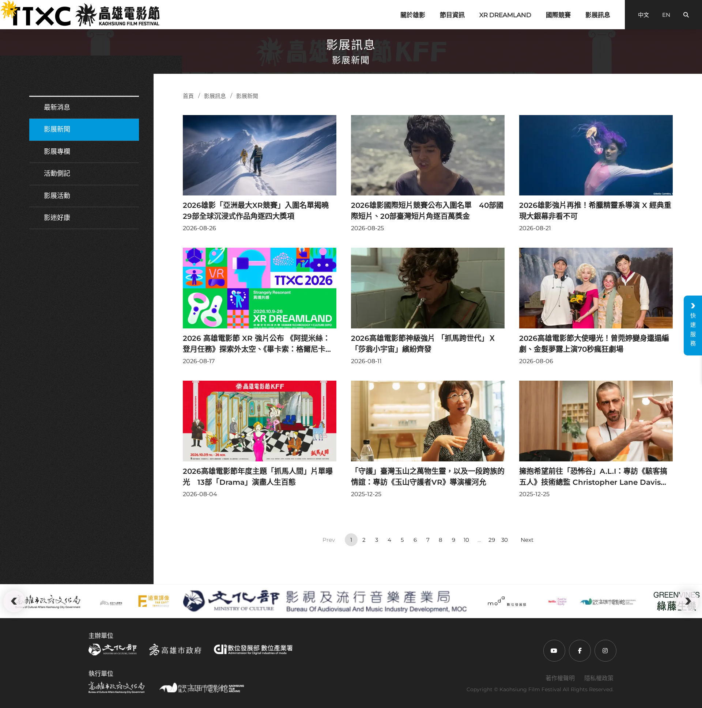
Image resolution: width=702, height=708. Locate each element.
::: (4, 5)
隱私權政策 (599, 678)
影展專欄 (57, 152)
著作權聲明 (560, 678)
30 (504, 539)
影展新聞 (57, 129)
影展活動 (57, 196)
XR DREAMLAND (505, 15)
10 (466, 539)
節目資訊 (452, 15)
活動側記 (57, 174)
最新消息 (57, 107)
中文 (643, 14)
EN (666, 14)
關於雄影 (412, 15)
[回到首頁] (84, 14)
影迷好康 (57, 218)
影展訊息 (597, 15)
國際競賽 (558, 15)
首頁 (188, 95)
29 (491, 539)
